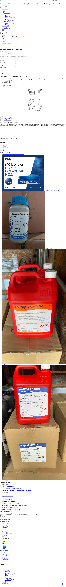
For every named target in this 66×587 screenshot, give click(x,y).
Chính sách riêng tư (4, 527)
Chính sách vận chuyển (5, 526)
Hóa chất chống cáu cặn (5, 26)
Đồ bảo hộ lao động (8, 24)
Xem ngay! (14, 149)
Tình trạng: (1, 51)
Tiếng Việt (56, 0)
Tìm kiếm (1, 7)
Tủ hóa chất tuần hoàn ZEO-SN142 (11, 509)
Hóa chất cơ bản (7, 15)
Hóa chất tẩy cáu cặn (7, 13)
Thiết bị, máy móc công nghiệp (9, 23)
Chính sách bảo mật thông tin (6, 524)
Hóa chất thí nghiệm (6, 569)
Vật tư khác (7, 25)
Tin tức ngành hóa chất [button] (5, 27)
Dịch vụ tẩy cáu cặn (4, 554)
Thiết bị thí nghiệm (12, 53)
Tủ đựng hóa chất (4, 535)
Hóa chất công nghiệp (7, 570)
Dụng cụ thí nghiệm (8, 577)
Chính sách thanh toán (5, 525)
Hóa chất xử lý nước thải (5, 534)
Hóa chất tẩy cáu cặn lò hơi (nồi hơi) (7, 533)
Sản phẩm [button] (3, 12)
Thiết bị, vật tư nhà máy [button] (7, 21)
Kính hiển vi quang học (8, 486)
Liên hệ (3, 30)
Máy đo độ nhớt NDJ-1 (7, 496)
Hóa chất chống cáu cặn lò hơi (6, 531)
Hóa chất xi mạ (7, 19)
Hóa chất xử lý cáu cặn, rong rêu (10, 17)
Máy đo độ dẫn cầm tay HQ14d (10, 501)
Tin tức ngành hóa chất (5, 583)
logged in (5, 140)
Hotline (3, 9)
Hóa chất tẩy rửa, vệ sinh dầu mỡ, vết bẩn (11, 573)
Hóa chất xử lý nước (8, 16)
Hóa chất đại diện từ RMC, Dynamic (9, 20)
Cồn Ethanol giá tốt (4, 536)
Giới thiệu (3, 11)
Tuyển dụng (3, 29)
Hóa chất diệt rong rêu (5, 557)
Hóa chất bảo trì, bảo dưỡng (9, 18)
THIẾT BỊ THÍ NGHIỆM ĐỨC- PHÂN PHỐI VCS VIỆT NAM (16, 490)
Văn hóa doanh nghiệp (7, 28)
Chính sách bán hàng (5, 523)
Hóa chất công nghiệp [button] (7, 14)
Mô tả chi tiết (4, 73)
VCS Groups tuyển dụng (5, 559)
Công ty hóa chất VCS (5, 558)
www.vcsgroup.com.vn (7, 120)
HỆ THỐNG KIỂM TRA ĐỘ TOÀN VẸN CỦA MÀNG (14, 505)
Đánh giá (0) (3, 74)
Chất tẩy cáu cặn (4, 556)
